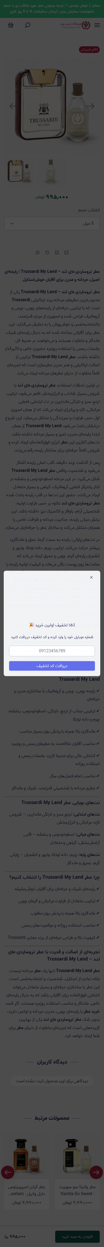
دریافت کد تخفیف (52, 666)
